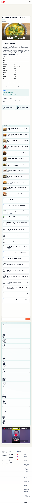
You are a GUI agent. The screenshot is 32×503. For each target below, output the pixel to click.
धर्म (9, 463)
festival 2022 (26, 465)
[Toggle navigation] (29, 2)
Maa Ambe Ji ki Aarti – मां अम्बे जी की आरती (4, 346)
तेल (11, 86)
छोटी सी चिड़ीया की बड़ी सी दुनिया (4, 370)
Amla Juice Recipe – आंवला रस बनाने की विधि (10, 94)
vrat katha (25, 495)
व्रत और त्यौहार (11, 457)
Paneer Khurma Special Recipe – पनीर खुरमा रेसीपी (17, 282)
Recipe (28, 482)
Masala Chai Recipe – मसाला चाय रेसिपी (15, 170)
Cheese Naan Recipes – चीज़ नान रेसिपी (15, 176)
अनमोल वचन (10, 462)
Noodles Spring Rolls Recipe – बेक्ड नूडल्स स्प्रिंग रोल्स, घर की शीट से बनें (17, 223)
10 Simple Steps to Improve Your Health (27, 451)
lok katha (25, 477)
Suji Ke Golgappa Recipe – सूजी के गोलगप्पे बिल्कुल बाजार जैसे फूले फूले (18, 129)
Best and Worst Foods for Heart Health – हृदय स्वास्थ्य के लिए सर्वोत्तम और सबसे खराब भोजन (4, 377)
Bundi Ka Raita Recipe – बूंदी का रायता (14, 258)
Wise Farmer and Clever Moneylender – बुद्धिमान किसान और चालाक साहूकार (4, 334)
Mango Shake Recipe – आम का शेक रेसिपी (15, 264)
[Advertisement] (16, 9)
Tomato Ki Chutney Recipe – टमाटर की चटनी (16, 205)
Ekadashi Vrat (26, 461)
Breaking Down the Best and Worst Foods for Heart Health (27, 456)
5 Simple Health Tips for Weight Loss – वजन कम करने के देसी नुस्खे (4, 364)
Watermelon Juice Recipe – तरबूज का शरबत (16, 270)
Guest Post (26, 502)
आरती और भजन (11, 454)
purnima (25, 482)
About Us (22, 501)
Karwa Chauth (26, 476)
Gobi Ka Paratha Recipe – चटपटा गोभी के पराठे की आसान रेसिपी (18, 141)
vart (24, 492)
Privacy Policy (26, 501)
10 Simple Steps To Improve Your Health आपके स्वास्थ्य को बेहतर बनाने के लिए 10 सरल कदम (4, 386)
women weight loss (27, 496)
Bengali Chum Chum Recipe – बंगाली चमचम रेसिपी (17, 299)
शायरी (9, 459)
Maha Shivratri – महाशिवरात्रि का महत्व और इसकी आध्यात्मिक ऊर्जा (4, 357)
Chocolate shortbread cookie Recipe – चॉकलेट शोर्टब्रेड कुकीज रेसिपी (17, 288)
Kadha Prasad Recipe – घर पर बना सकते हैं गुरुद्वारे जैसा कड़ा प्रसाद (17, 211)
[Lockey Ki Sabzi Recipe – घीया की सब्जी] (16, 31)
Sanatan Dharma (26, 485)
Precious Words (26, 481)
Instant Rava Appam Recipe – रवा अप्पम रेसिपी (16, 241)
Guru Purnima (26, 471)
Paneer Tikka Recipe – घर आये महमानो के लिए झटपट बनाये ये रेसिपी (17, 135)
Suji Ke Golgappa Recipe (26, 489)
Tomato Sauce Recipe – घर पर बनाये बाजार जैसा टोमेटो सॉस (17, 147)
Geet (25, 468)
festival (28, 464)
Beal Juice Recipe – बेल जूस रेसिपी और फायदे (15, 235)
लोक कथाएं (10, 460)
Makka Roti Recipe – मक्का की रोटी (14, 199)
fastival (25, 464)
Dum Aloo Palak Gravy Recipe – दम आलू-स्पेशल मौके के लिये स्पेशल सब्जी (18, 217)
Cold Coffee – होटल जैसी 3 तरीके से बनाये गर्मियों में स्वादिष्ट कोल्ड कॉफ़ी (17, 247)
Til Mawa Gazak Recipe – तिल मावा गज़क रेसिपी (16, 158)
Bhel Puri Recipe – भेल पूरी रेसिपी (8, 92)
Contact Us (21, 502)
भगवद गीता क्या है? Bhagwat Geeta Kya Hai (4, 326)
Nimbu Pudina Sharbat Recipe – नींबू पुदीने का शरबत (17, 276)
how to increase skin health (27, 474)
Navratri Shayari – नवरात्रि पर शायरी (4, 350)
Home (19, 501)
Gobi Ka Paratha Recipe (26, 470)
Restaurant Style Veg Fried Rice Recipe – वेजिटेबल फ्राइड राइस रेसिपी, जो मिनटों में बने (17, 164)
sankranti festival (26, 486)
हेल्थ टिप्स (10, 451)
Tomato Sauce (26, 491)
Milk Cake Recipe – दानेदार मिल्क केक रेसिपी (15, 182)
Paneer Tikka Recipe (27, 480)
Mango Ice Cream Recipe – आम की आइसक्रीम (16, 252)
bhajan (25, 454)
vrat (26, 492)
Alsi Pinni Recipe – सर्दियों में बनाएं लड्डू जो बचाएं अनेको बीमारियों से (17, 188)
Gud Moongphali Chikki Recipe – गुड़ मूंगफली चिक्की (17, 294)
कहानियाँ (10, 456)
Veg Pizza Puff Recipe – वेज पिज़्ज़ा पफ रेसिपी (15, 229)
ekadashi (25, 460)
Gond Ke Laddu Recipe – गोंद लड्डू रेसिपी (15, 194)
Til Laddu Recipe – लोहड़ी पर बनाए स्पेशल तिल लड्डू (16, 152)
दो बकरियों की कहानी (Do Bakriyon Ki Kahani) (4, 341)
